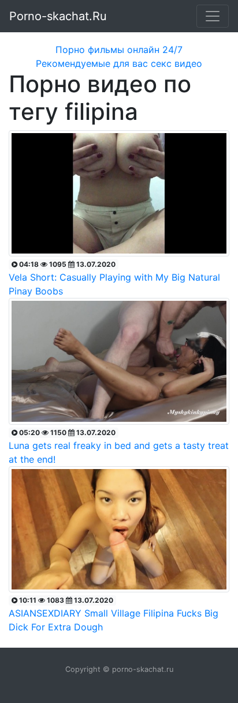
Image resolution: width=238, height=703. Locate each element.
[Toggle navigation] (212, 16)
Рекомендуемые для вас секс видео (119, 63)
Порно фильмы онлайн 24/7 (119, 49)
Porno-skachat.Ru (58, 16)
